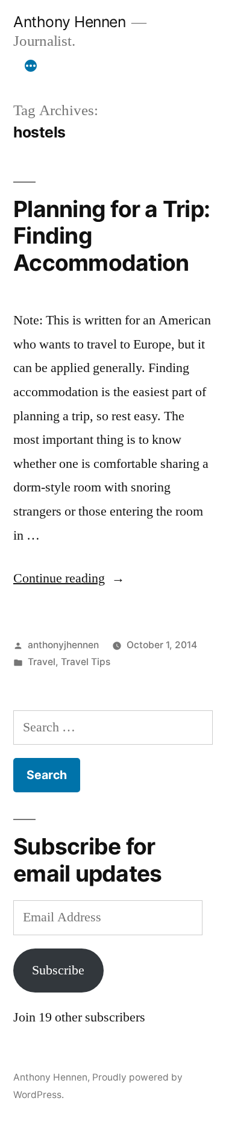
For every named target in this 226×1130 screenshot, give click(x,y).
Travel (41, 662)
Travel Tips (85, 662)
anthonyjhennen (63, 645)
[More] (31, 65)
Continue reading (69, 578)
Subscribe (58, 970)
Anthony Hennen (69, 22)
